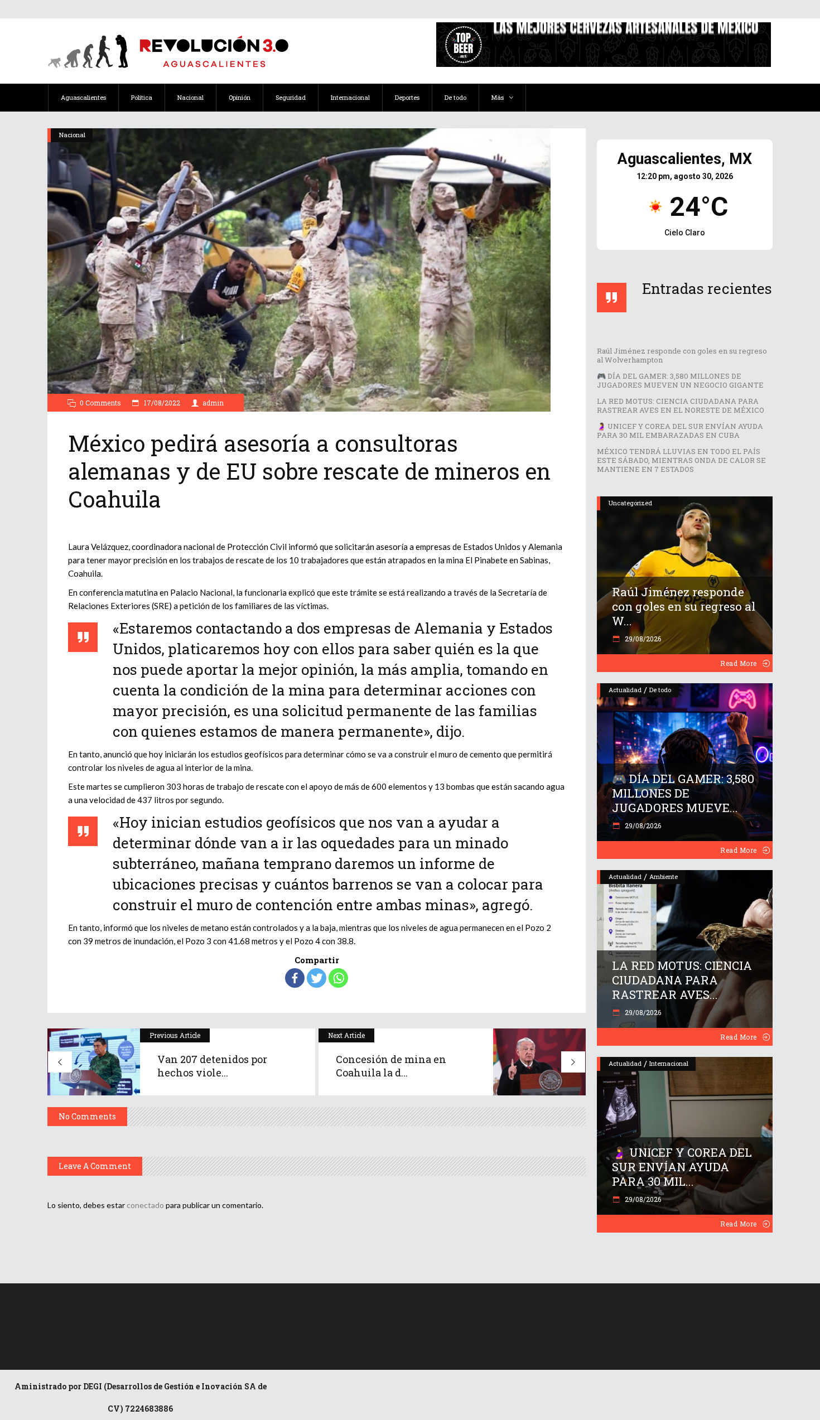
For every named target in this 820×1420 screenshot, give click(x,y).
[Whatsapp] (338, 978)
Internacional (668, 1063)
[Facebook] (295, 978)
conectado (145, 1205)
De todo (660, 689)
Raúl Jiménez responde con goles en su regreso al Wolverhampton (682, 355)
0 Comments (100, 402)
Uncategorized (630, 503)
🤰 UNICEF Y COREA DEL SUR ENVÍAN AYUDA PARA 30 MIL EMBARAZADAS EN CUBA (680, 430)
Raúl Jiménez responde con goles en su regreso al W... (683, 606)
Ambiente (663, 876)
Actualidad (625, 689)
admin (213, 402)
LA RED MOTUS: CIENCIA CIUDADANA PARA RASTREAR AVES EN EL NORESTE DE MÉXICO (680, 405)
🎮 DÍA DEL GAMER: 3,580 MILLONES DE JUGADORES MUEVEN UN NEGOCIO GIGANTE (680, 380)
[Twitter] (316, 978)
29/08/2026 (642, 638)
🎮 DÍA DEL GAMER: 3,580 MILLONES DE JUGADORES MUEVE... (683, 793)
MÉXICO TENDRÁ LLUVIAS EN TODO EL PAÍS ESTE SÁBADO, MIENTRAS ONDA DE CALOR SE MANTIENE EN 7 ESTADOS (681, 460)
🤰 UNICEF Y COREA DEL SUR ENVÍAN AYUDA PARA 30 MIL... (682, 1166)
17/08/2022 (161, 402)
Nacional (72, 135)
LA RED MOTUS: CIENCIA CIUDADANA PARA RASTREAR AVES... (682, 980)
